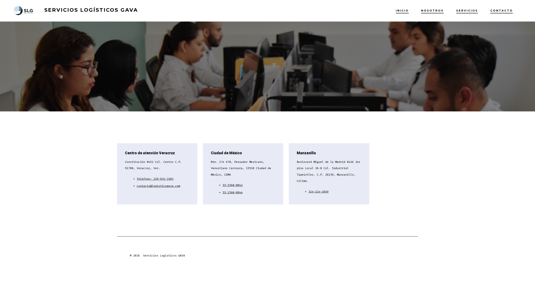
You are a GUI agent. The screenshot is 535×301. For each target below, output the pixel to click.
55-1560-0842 (233, 185)
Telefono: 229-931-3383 (155, 179)
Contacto (501, 10)
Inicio (402, 10)
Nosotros (432, 10)
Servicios (467, 10)
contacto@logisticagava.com (158, 186)
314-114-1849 (318, 191)
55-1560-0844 (233, 192)
